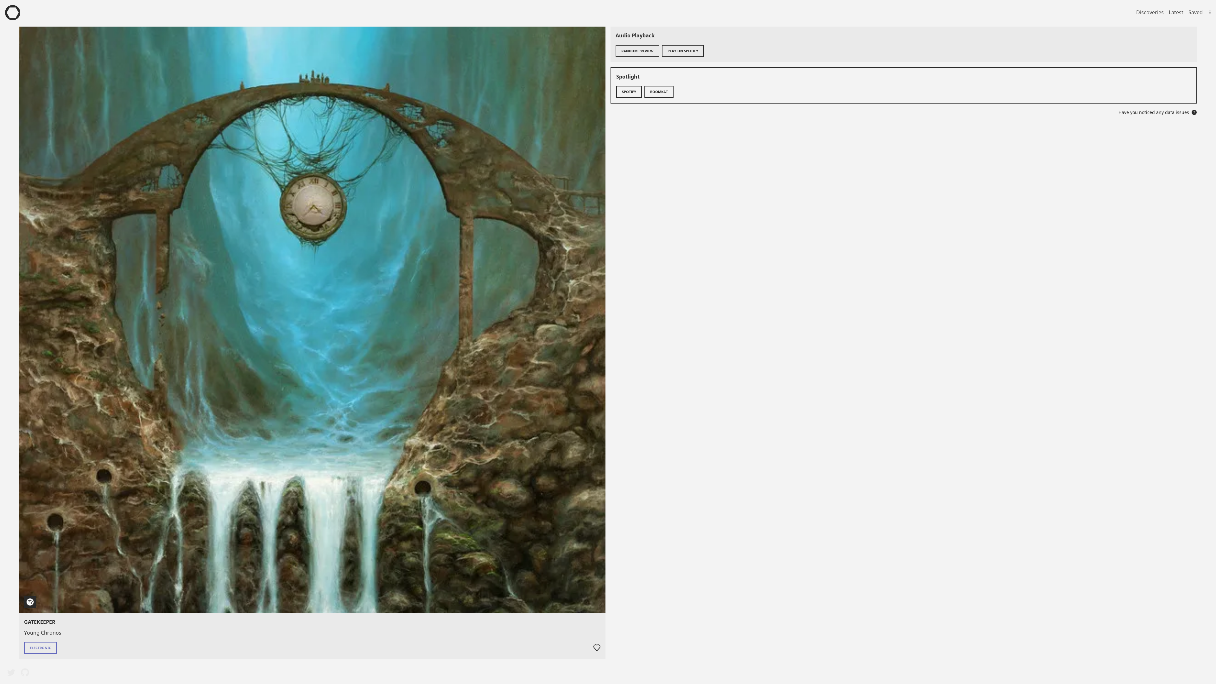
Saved (1195, 12)
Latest (1176, 12)
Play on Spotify (683, 50)
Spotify (629, 91)
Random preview (637, 50)
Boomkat (659, 91)
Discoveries (1150, 12)
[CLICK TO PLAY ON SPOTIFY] (312, 320)
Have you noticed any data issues (1156, 112)
